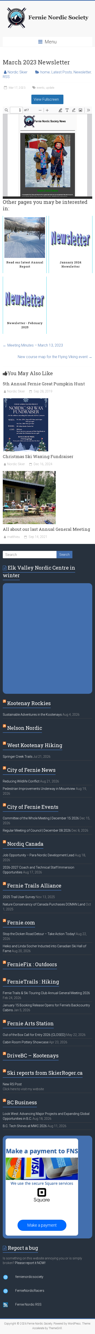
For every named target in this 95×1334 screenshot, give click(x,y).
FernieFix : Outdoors (32, 964)
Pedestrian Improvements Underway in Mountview (39, 789)
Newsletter (82, 72)
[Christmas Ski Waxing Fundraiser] (26, 400)
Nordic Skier (17, 72)
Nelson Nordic (24, 727)
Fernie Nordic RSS (28, 1304)
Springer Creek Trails (18, 756)
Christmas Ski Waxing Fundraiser (38, 456)
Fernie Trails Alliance (34, 885)
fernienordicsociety (29, 1277)
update (50, 87)
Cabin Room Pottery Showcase (25, 1042)
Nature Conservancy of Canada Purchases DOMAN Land (44, 904)
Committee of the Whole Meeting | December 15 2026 (41, 818)
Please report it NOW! (30, 1263)
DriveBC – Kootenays (33, 1055)
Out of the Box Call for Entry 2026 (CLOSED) (34, 1035)
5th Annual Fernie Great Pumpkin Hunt (44, 383)
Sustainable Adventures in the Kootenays (32, 714)
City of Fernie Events (32, 806)
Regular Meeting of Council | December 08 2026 (37, 830)
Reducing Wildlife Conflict (21, 781)
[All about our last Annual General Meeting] (29, 473)
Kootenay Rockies (29, 703)
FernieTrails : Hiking (33, 981)
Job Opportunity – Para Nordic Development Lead (38, 855)
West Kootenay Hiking (34, 745)
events (41, 87)
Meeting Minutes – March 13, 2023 (33, 345)
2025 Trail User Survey (19, 897)
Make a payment (42, 1225)
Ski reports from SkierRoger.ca (45, 1072)
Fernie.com (21, 922)
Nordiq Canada (25, 843)
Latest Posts (61, 72)
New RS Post (12, 1084)
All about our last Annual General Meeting (46, 529)
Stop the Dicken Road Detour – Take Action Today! (39, 934)
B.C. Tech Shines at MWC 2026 (25, 1126)
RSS (6, 77)
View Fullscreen (46, 99)
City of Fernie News (31, 770)
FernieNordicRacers (29, 1290)
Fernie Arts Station (30, 1023)
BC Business (22, 1102)
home (45, 72)
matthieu (13, 537)
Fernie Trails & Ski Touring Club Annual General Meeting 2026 (46, 993)
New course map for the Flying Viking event (55, 357)
